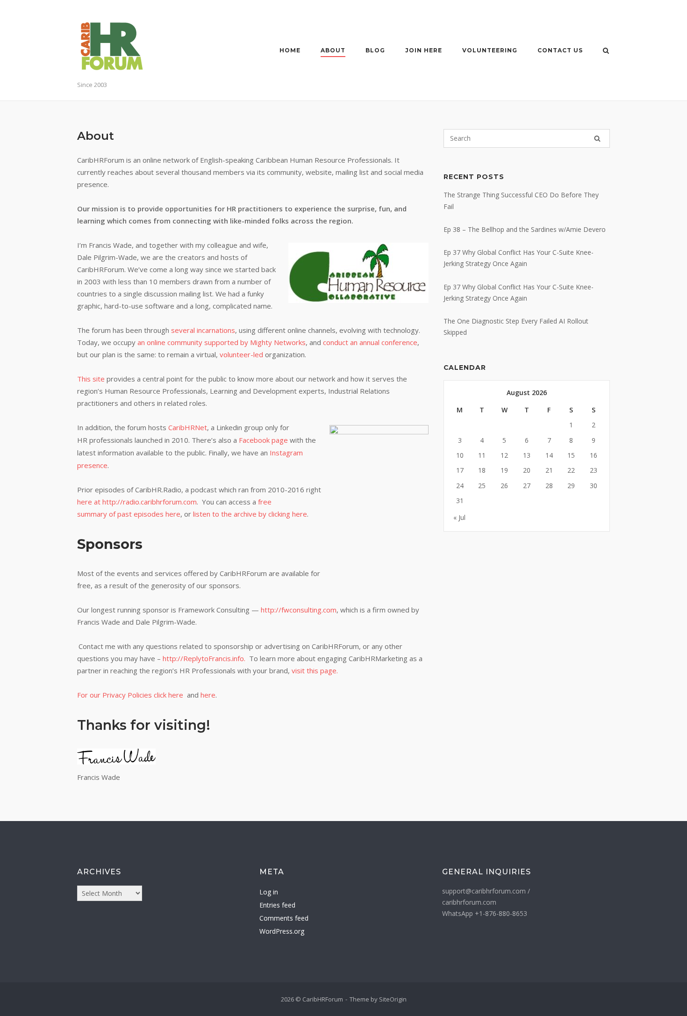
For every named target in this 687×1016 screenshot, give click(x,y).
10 (460, 455)
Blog (375, 50)
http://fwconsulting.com (298, 609)
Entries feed (277, 905)
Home (290, 50)
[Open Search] (606, 51)
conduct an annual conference (370, 342)
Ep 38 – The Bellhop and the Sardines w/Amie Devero (525, 229)
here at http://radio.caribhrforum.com (137, 501)
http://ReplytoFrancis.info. (204, 658)
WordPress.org (281, 931)
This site (91, 378)
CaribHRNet (187, 427)
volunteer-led (241, 354)
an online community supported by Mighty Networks (221, 342)
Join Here (423, 50)
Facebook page (263, 440)
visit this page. (315, 670)
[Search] (597, 138)
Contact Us (560, 50)
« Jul (459, 517)
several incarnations (203, 330)
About (333, 50)
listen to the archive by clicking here (250, 514)
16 (593, 455)
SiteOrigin (393, 999)
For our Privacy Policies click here (132, 694)
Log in (268, 891)
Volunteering (489, 50)
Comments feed (283, 918)
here (207, 694)
